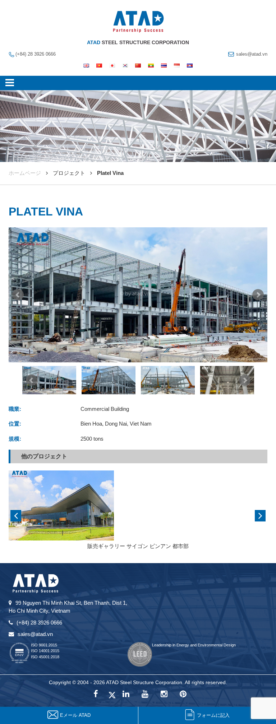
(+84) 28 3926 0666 (35, 54)
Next (258, 295)
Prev (18, 295)
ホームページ (25, 173)
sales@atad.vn (251, 54)
